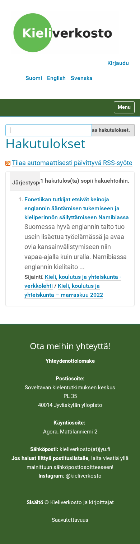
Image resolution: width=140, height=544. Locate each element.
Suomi (33, 78)
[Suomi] (65, 32)
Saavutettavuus (70, 520)
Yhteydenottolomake (70, 361)
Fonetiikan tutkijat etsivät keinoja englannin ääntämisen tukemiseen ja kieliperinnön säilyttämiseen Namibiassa (76, 208)
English (56, 78)
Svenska (82, 78)
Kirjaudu (118, 63)
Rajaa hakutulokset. (107, 130)
